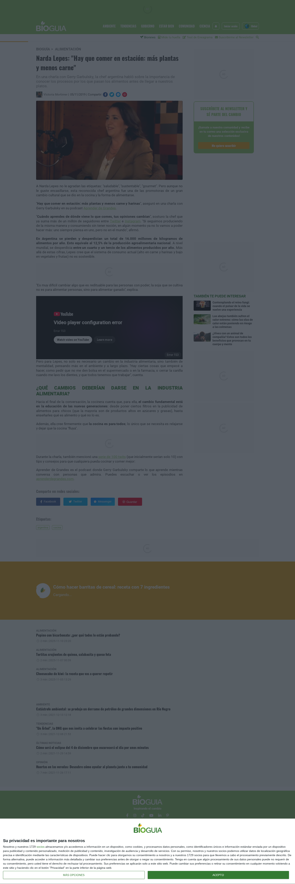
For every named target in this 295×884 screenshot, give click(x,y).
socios (41, 846)
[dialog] (147, 851)
